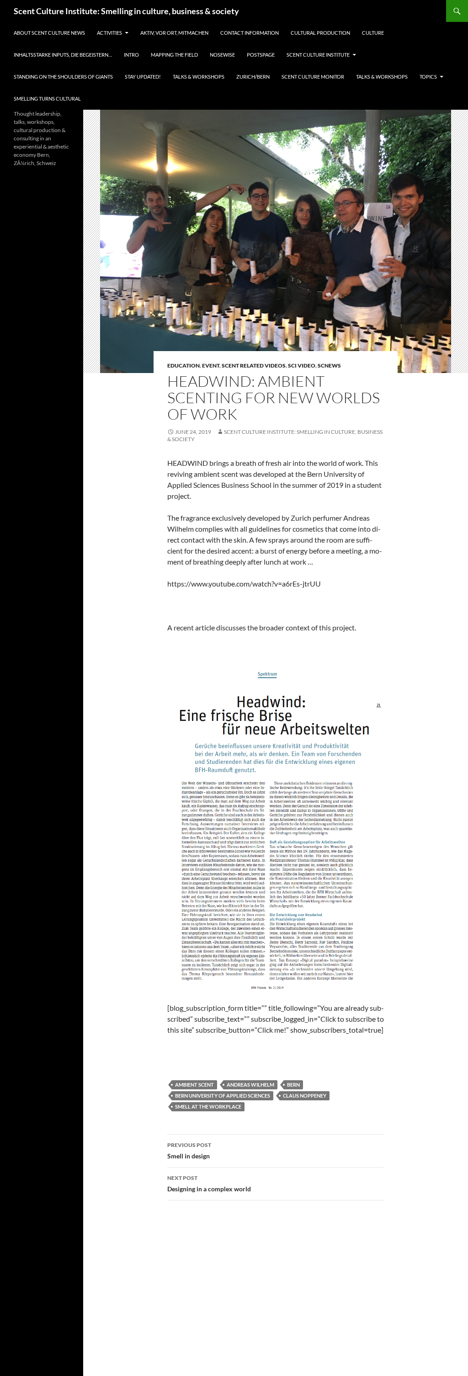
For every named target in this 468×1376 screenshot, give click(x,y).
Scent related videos (254, 365)
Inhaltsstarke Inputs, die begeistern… (63, 55)
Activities (109, 33)
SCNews (329, 365)
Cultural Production (320, 33)
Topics (428, 77)
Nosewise (222, 55)
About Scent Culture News (49, 33)
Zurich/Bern (253, 77)
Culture (373, 33)
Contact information (249, 33)
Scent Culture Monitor (313, 77)
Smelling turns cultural (47, 98)
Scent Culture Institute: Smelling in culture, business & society (126, 11)
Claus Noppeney (304, 1096)
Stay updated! (143, 77)
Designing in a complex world (209, 1183)
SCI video (301, 365)
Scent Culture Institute (318, 55)
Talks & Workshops (198, 77)
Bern (293, 1085)
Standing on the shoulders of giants (63, 77)
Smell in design (189, 1150)
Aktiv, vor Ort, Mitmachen (174, 33)
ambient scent (194, 1085)
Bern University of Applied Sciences (222, 1096)
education (183, 365)
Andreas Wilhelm (250, 1085)
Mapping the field (174, 55)
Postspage (261, 55)
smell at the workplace (208, 1106)
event (210, 365)
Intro (131, 55)
